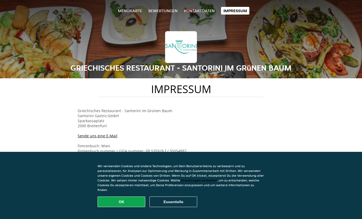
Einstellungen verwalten (199, 180)
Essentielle (173, 202)
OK (121, 202)
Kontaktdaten (199, 10)
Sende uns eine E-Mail (97, 135)
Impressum (235, 10)
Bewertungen (163, 10)
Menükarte (130, 10)
